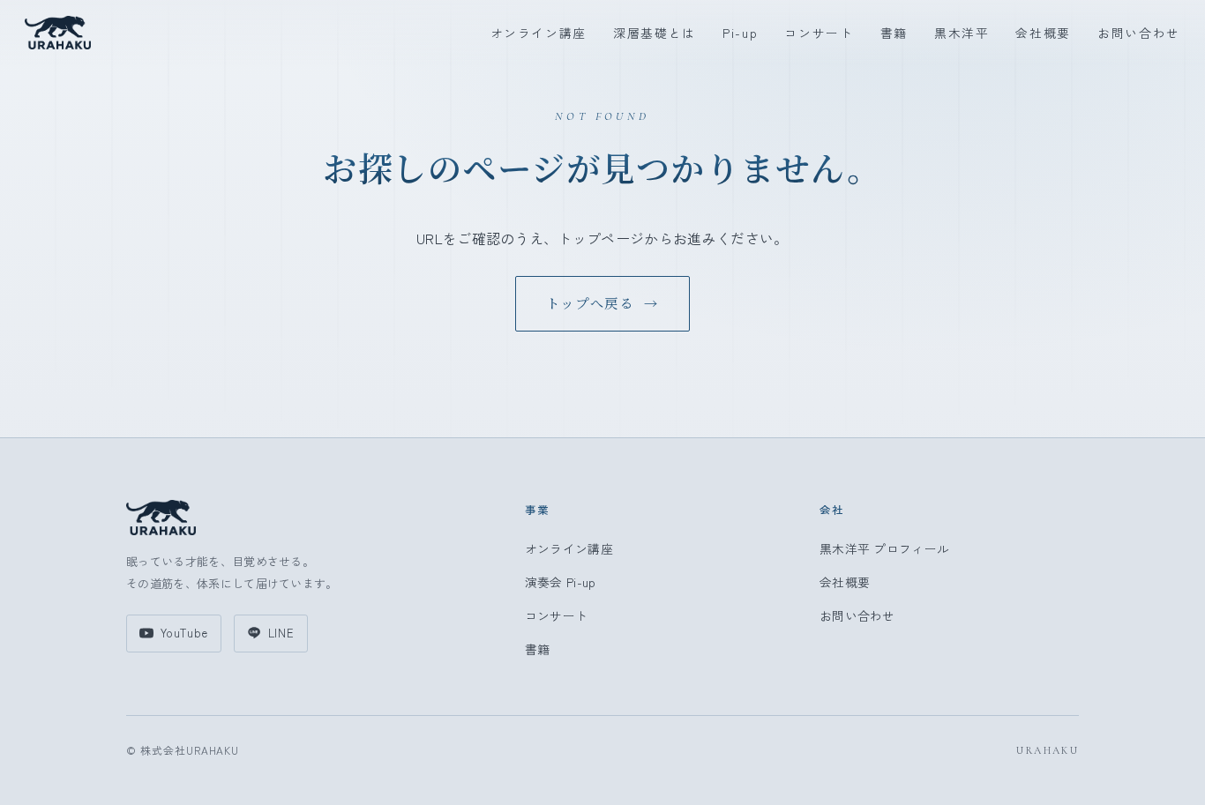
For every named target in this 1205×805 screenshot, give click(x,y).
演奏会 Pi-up (560, 582)
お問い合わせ (1138, 32)
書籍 (894, 32)
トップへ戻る (602, 303)
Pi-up (740, 32)
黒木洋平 (962, 32)
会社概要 (1043, 32)
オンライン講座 (539, 32)
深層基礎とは (654, 32)
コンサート (818, 32)
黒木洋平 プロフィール (885, 548)
